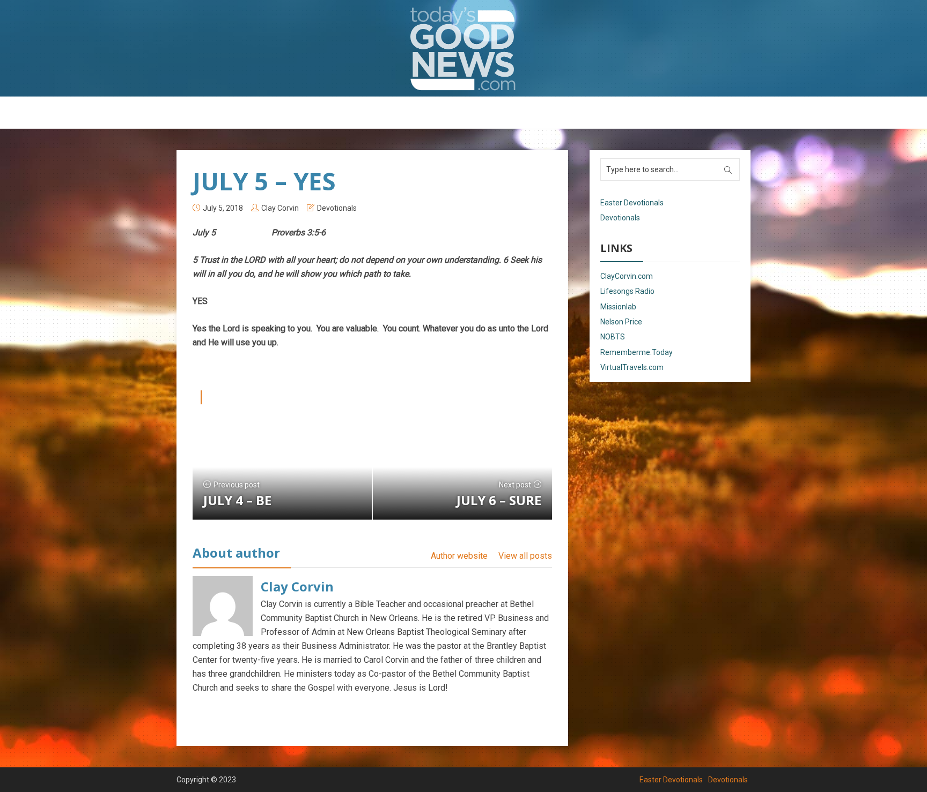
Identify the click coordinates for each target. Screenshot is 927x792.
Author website (459, 556)
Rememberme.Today (636, 352)
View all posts (525, 556)
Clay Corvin (280, 208)
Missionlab (618, 306)
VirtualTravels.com (632, 367)
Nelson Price (621, 321)
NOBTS (612, 336)
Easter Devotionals (421, 113)
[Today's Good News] (463, 48)
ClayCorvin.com (626, 276)
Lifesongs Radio (627, 291)
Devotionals (493, 113)
